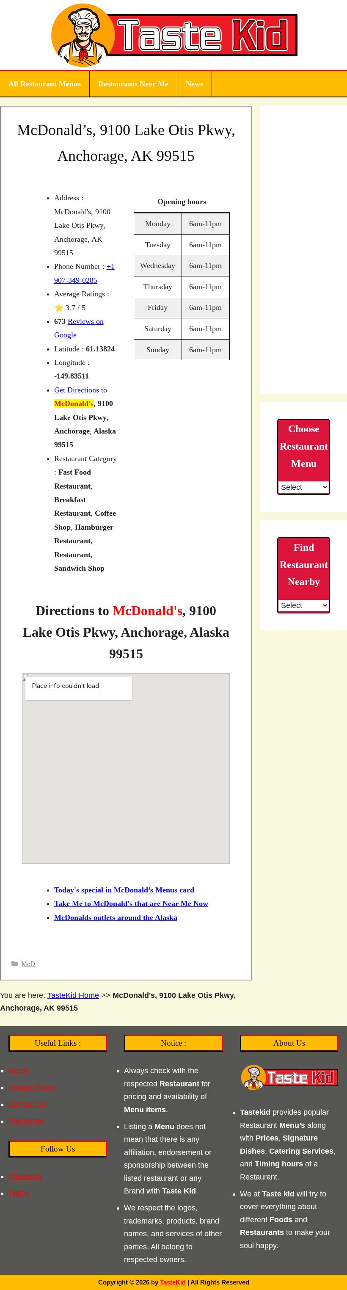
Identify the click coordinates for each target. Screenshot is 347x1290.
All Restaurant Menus (44, 84)
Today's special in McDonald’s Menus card (124, 890)
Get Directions (76, 390)
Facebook (25, 1176)
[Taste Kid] (173, 34)
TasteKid (173, 1282)
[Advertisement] (303, 250)
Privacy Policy (32, 1087)
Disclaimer (26, 1121)
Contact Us (27, 1104)
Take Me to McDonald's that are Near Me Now (131, 903)
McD (28, 963)
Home (18, 1070)
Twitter (19, 1193)
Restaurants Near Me (133, 84)
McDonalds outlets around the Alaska (115, 917)
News (194, 84)
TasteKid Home (73, 995)
